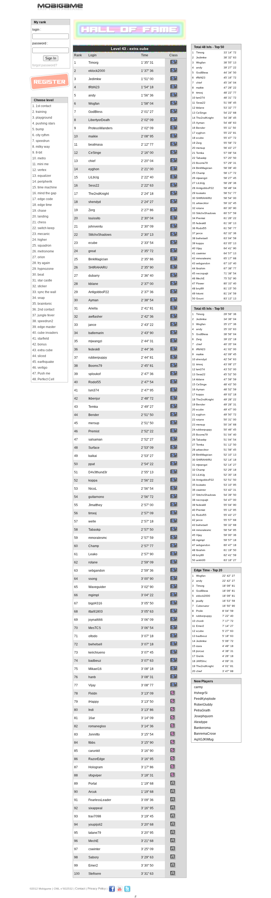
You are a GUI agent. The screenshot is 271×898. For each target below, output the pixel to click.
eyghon (93, 169)
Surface (94, 448)
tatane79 (94, 833)
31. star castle (42, 280)
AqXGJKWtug (204, 739)
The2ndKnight (98, 194)
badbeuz (94, 661)
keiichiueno (96, 652)
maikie (93, 136)
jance (92, 325)
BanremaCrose (205, 733)
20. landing (40, 216)
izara (199, 646)
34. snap (38, 298)
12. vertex (39, 170)
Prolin (199, 610)
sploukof (94, 374)
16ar (91, 718)
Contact (80, 888)
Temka (93, 407)
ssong (92, 579)
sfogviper (95, 775)
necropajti (202, 273)
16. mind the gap (44, 193)
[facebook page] (112, 891)
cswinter (94, 849)
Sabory (93, 857)
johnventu (95, 226)
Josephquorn (203, 716)
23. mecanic (41, 234)
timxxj (92, 513)
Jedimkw (94, 79)
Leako (92, 554)
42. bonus (39, 344)
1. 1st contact (41, 106)
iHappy (93, 701)
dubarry (94, 275)
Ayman (93, 300)
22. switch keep (43, 228)
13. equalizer (41, 176)
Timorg (93, 62)
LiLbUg (93, 177)
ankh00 (200, 560)
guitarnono (96, 497)
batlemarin (96, 333)
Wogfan (94, 103)
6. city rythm (40, 135)
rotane (93, 562)
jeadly (199, 600)
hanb (92, 677)
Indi (91, 710)
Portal (92, 783)
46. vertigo (39, 367)
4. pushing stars (43, 123)
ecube (92, 243)
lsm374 (93, 390)
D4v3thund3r (97, 472)
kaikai (92, 456)
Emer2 (93, 865)
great (92, 251)
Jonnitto (94, 734)
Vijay (92, 685)
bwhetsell (95, 644)
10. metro (39, 158)
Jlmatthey (95, 505)
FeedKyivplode (205, 699)
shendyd (94, 202)
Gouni (200, 298)
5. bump (38, 129)
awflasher (95, 316)
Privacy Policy (97, 888)
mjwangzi (95, 341)
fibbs (91, 742)
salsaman (95, 439)
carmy (198, 687)
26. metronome (43, 251)
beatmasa (95, 144)
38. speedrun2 (42, 321)
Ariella (93, 308)
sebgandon (96, 570)
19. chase (39, 210)
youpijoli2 (95, 824)
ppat (91, 464)
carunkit (94, 751)
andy (92, 95)
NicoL (92, 488)
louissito (94, 218)
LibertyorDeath (99, 120)
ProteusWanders (100, 128)
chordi (200, 620)
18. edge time (42, 205)
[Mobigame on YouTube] (119, 891)
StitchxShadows (99, 235)
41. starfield (40, 338)
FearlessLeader (99, 800)
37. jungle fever (43, 315)
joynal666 (95, 620)
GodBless (95, 112)
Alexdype (200, 722)
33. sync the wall (44, 292)
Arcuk (92, 792)
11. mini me (40, 164)
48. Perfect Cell (43, 379)
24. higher (39, 240)
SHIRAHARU (97, 267)
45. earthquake (43, 362)
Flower (200, 283)
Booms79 (95, 366)
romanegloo (97, 726)
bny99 (200, 288)
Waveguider (97, 587)
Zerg (91, 210)
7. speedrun (40, 141)
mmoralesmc (97, 538)
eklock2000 (96, 71)
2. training (39, 112)
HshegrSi (200, 693)
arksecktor (202, 203)
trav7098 (94, 816)
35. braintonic (42, 303)
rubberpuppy (97, 357)
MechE (93, 841)
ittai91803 (95, 611)
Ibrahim (200, 268)
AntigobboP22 (98, 292)
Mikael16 (95, 669)
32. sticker (39, 286)
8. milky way (41, 147)
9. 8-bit (37, 152)
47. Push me (41, 373)
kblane (93, 284)
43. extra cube (42, 350)
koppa (92, 480)
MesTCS (94, 628)
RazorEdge (96, 759)
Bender (93, 415)
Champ (93, 546)
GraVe (200, 656)
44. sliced (39, 356)
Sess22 (93, 185)
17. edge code (42, 199)
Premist (93, 431)
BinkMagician (98, 259)
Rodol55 (94, 382)
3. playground (42, 117)
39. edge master (44, 327)
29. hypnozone (43, 269)
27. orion (38, 257)
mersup (93, 423)
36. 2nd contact (43, 309)
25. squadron (41, 245)
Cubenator (202, 605)
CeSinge (94, 153)
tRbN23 (94, 87)
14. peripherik (42, 181)
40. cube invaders (45, 333)
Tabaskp (94, 529)
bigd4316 (95, 603)
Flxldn (92, 693)
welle (92, 521)
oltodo (92, 636)
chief (91, 161)
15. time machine (44, 187)
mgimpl (93, 595)
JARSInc (201, 661)
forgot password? (44, 65)
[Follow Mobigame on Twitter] (127, 891)
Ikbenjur (94, 398)
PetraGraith (202, 710)
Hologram (95, 767)
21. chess (39, 222)
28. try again (41, 263)
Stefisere (94, 874)
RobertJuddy (203, 704)
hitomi (199, 293)
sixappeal (95, 808)
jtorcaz (200, 651)
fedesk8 (94, 349)
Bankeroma (202, 728)
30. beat (38, 274)
